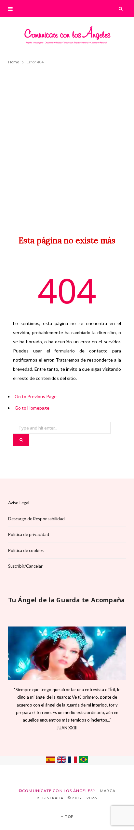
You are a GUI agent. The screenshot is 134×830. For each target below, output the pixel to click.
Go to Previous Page (36, 396)
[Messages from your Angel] (61, 761)
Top (69, 816)
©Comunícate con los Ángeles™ (57, 790)
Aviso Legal (18, 502)
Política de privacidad (28, 534)
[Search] (121, 8)
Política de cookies (26, 550)
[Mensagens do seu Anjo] (83, 761)
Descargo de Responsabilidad (36, 518)
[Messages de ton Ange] (72, 761)
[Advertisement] (67, 144)
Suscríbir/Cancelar (25, 566)
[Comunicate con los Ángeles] (67, 37)
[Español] (50, 761)
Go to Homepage (32, 408)
